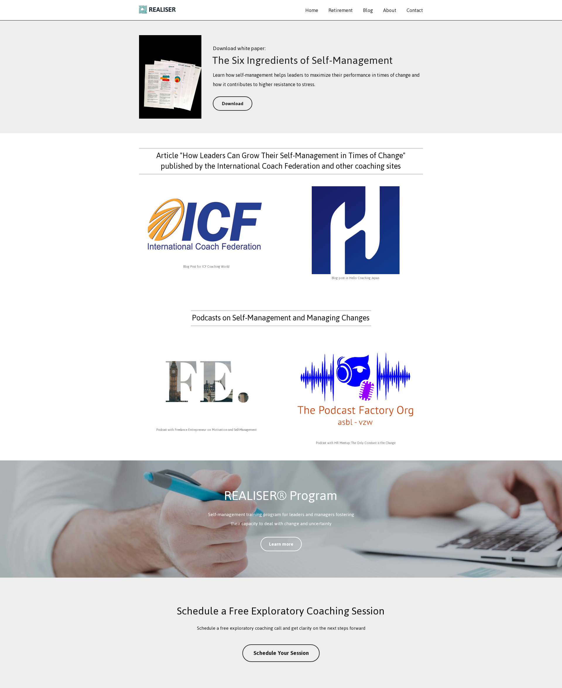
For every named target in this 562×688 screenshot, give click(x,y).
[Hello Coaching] (356, 230)
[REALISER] (157, 10)
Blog (368, 10)
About (389, 10)
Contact (415, 10)
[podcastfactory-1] (355, 388)
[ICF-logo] (206, 224)
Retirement (340, 10)
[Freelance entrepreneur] (206, 382)
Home (311, 10)
